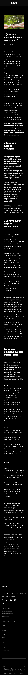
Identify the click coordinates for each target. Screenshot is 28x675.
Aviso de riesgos (5, 616)
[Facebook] (2, 600)
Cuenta (3, 640)
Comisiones (4, 645)
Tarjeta (3, 642)
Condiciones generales (7, 611)
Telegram (4, 630)
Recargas (4, 647)
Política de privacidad (7, 606)
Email (3, 628)
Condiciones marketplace (7, 613)
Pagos (3, 637)
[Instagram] (11, 600)
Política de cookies (6, 608)
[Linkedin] (15, 600)
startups (17, 115)
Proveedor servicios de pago (8, 621)
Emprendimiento (19, 45)
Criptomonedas (5, 650)
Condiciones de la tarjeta (7, 618)
